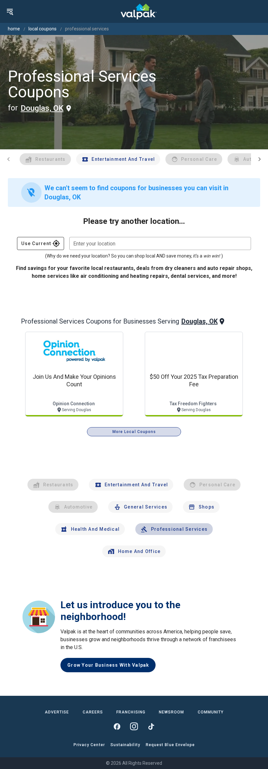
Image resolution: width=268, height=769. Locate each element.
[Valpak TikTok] (151, 726)
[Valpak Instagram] (134, 726)
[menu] (9, 11)
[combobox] (160, 243)
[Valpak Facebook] (117, 726)
